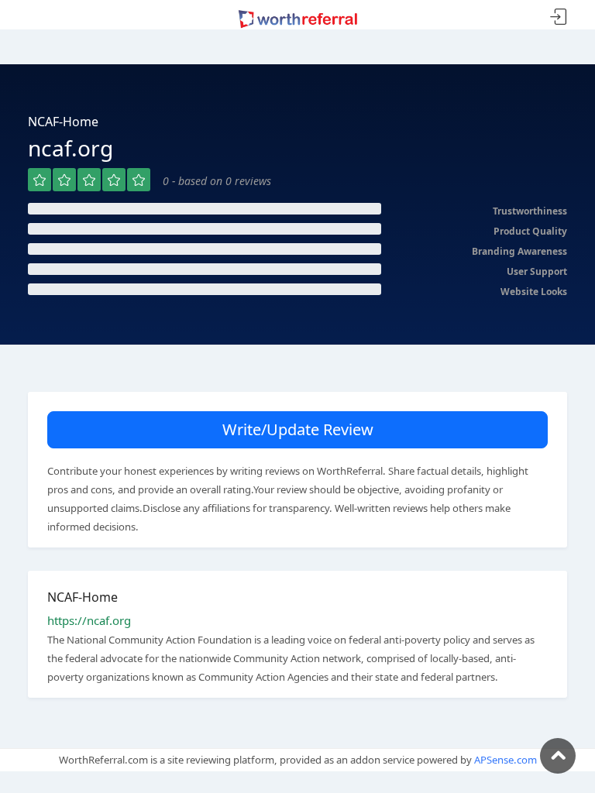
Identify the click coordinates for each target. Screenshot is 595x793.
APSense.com (505, 760)
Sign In (558, 17)
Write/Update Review (297, 429)
